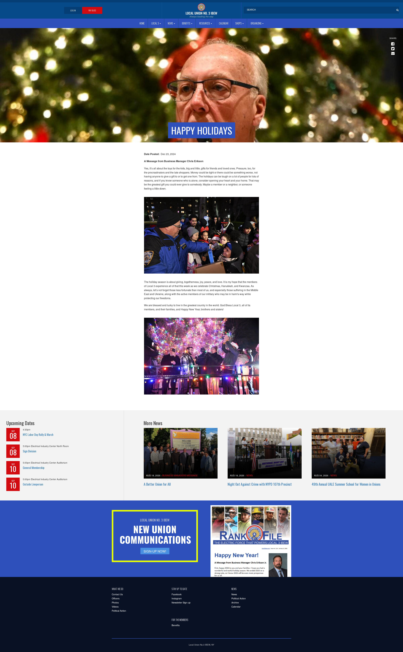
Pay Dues (92, 10)
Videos (115, 606)
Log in (73, 10)
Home (142, 23)
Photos (115, 602)
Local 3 (155, 23)
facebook (392, 42)
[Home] (201, 10)
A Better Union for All (157, 484)
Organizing (256, 23)
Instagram (177, 598)
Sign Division (29, 451)
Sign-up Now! (155, 551)
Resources (204, 23)
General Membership (33, 468)
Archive (235, 602)
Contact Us (117, 594)
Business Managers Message (180, 475)
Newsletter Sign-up (181, 602)
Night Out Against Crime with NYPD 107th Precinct (260, 484)
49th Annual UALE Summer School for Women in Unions (346, 484)
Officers (115, 598)
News (170, 23)
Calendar (223, 23)
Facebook (177, 594)
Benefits (186, 23)
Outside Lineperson (33, 484)
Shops (238, 23)
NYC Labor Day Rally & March (38, 435)
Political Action (119, 610)
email (392, 52)
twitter (392, 47)
